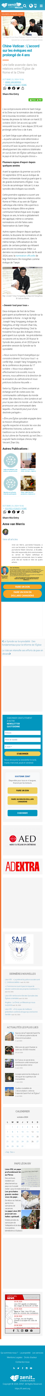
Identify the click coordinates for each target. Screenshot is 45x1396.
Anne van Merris (13, 82)
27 (37, 1142)
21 (7, 1142)
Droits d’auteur (30, 1357)
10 (23, 1132)
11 (27, 1132)
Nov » (12, 1152)
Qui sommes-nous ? (9, 1353)
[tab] (13, 1297)
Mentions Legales (14, 1357)
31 (23, 1146)
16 (17, 1137)
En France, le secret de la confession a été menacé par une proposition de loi (26, 1062)
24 (23, 1142)
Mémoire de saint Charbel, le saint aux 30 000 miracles (26, 1048)
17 (23, 1137)
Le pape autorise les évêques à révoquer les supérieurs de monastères (27, 1076)
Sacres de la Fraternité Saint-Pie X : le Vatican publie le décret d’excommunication (27, 1035)
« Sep (7, 1152)
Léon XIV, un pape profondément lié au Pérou (13, 1172)
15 (13, 1137)
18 (27, 1137)
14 (7, 1137)
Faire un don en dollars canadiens (22, 594)
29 (13, 1146)
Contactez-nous (23, 1362)
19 (33, 1137)
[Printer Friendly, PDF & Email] (35, 99)
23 (17, 1142)
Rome (20, 14)
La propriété (25, 1353)
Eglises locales (9, 14)
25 (27, 1142)
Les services (37, 1353)
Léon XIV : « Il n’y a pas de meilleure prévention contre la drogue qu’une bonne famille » (21, 1012)
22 (13, 1142)
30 (17, 1146)
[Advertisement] (22, 621)
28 (7, 1146)
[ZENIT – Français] (12, 5)
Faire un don (22, 586)
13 (37, 1132)
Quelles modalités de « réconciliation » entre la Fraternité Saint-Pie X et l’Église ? (27, 1090)
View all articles (10, 539)
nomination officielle (26, 255)
